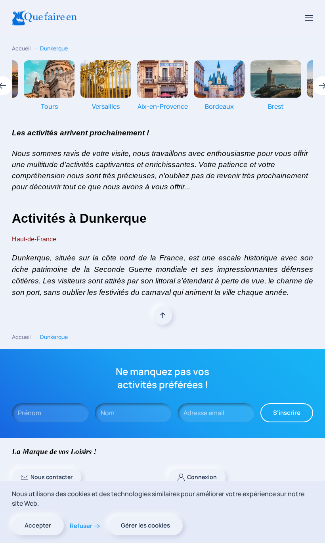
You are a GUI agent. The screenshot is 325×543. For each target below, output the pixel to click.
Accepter (38, 525)
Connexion (202, 477)
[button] (309, 18)
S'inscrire (286, 412)
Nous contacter (52, 477)
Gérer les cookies (145, 525)
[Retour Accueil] (44, 18)
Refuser (81, 526)
